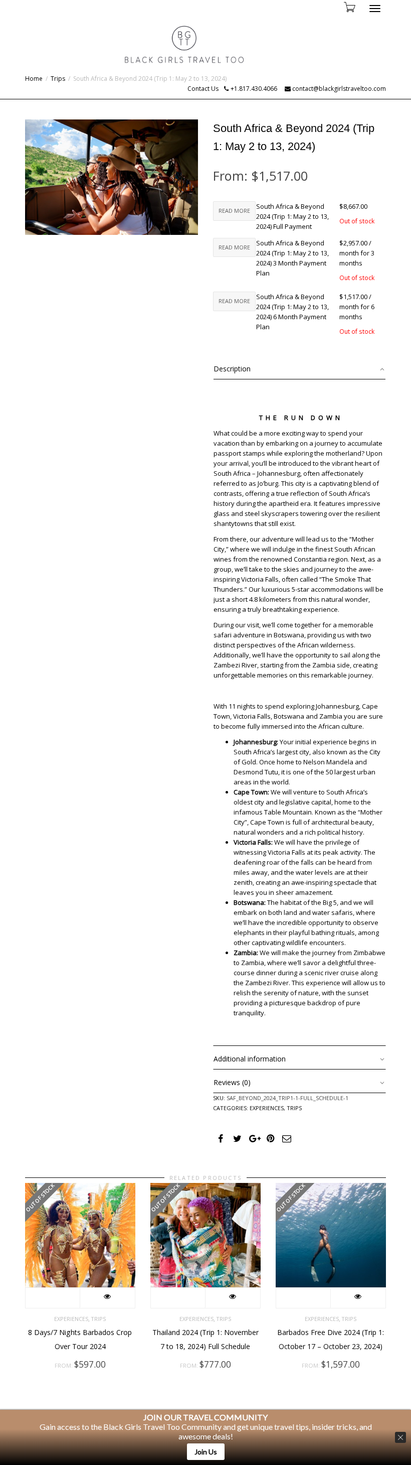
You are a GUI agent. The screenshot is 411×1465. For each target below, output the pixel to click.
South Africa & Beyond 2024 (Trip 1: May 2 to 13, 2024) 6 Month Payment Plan (292, 311)
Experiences (267, 1108)
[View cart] (349, 7)
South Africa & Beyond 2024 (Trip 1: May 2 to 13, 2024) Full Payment (292, 216)
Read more (234, 210)
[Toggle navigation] (375, 8)
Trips (58, 78)
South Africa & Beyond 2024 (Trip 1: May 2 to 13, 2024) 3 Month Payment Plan (292, 258)
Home (34, 78)
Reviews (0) (232, 1082)
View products (53, 1298)
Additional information (250, 1058)
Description (232, 368)
